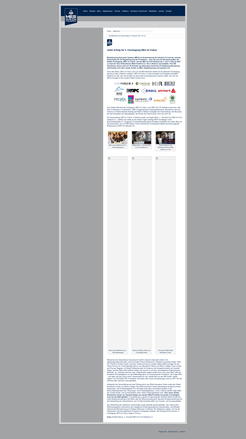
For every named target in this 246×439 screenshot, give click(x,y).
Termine (117, 11)
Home (85, 11)
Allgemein (116, 31)
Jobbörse (125, 11)
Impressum (163, 432)
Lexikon (161, 11)
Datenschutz (173, 432)
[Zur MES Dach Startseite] (71, 25)
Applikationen (108, 11)
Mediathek (153, 11)
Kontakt (169, 11)
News (99, 11)
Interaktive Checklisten (138, 11)
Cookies (182, 432)
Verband (92, 11)
